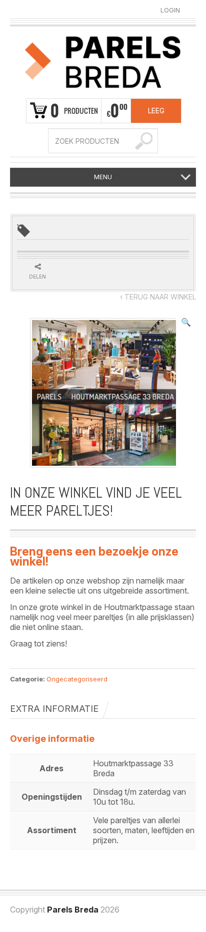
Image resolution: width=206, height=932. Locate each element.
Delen (37, 277)
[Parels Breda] (103, 60)
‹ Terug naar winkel (158, 297)
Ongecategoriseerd (77, 679)
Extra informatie (54, 708)
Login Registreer (170, 10)
